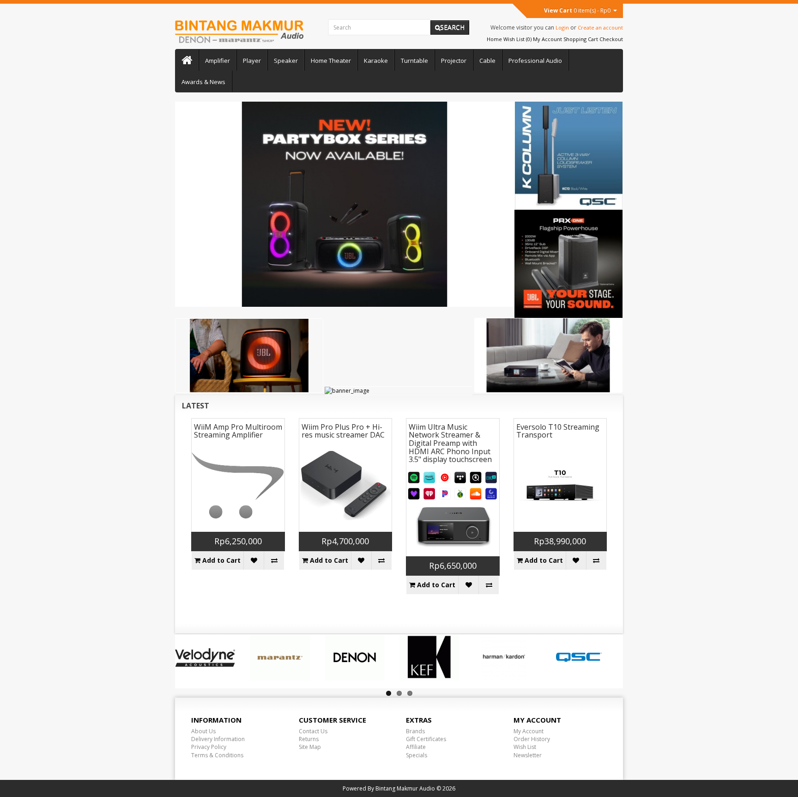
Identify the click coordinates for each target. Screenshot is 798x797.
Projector (453, 60)
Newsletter (528, 755)
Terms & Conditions (217, 755)
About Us (203, 731)
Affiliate (416, 747)
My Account (529, 731)
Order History (532, 739)
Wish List (525, 747)
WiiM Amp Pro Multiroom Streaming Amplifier (238, 431)
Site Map (310, 747)
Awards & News (203, 82)
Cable (487, 60)
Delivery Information (218, 739)
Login (562, 27)
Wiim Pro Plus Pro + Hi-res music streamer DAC (343, 431)
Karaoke (376, 60)
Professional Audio (535, 60)
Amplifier (217, 60)
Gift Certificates (426, 739)
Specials (416, 755)
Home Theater (331, 60)
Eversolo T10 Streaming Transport (557, 431)
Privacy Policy (208, 747)
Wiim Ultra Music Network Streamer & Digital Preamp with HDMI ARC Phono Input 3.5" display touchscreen (450, 443)
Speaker (286, 60)
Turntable (414, 60)
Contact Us (313, 731)
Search (452, 27)
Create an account (600, 27)
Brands (415, 731)
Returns (309, 739)
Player (252, 60)
